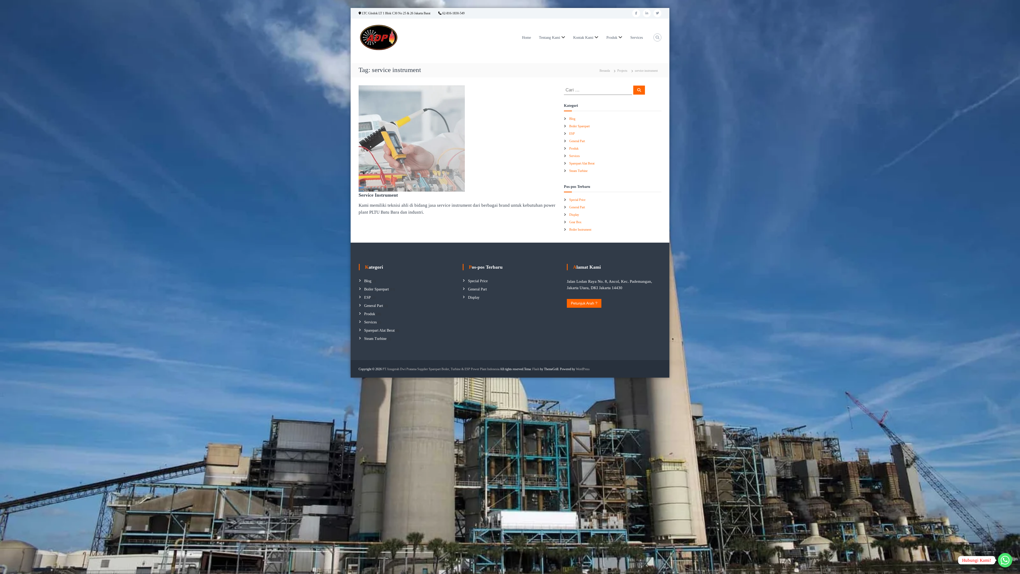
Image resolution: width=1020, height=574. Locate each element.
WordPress (583, 369)
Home (526, 38)
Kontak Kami (583, 38)
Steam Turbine (578, 171)
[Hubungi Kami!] (1005, 560)
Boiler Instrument (580, 229)
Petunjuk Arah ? (584, 303)
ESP (572, 134)
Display (574, 215)
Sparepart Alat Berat (581, 163)
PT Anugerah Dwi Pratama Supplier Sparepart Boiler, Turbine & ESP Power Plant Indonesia (440, 369)
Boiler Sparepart (579, 126)
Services (636, 38)
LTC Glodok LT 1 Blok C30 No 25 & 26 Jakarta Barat (395, 13)
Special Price (577, 200)
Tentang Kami (549, 38)
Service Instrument (378, 195)
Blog (572, 119)
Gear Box (575, 222)
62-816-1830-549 (453, 13)
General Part (577, 141)
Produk (611, 38)
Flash (535, 369)
